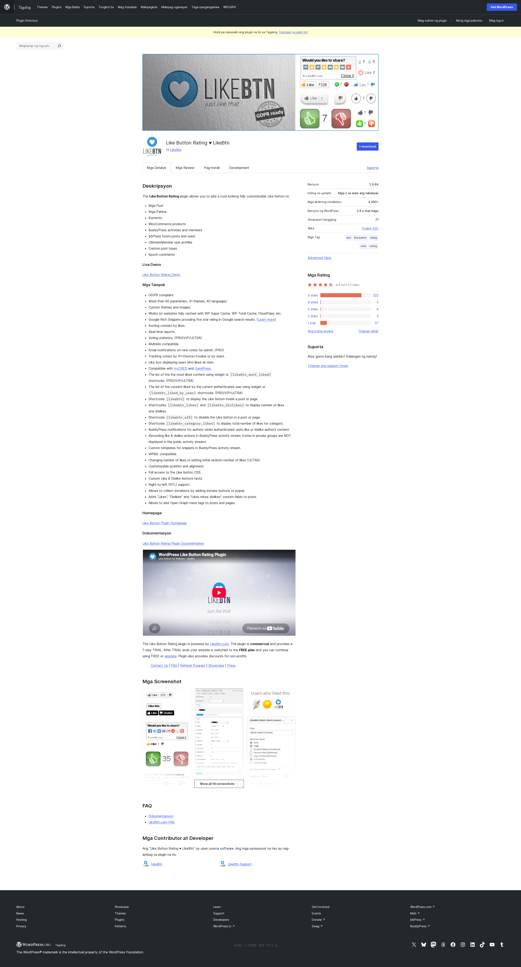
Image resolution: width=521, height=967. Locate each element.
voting (373, 246)
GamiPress (203, 368)
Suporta (373, 168)
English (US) (370, 228)
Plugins (119, 919)
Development (239, 168)
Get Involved (320, 907)
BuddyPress (420, 926)
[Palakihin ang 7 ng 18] (238, 694)
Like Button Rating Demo (161, 275)
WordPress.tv (224, 926)
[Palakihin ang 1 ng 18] (186, 694)
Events (316, 913)
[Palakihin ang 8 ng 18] (238, 784)
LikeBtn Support (240, 864)
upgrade (170, 656)
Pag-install (212, 168)
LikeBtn (176, 150)
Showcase (216, 665)
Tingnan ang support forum (328, 366)
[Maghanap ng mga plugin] (59, 46)
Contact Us (159, 665)
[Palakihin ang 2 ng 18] (186, 779)
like (349, 237)
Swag (317, 926)
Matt (415, 913)
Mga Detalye (156, 168)
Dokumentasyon (161, 816)
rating (373, 237)
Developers (221, 919)
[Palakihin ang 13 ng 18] (290, 694)
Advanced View (319, 258)
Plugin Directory (27, 20)
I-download (367, 146)
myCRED (180, 368)
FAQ (174, 665)
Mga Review (185, 168)
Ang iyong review (320, 331)
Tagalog (60, 945)
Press (231, 665)
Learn (217, 907)
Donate (318, 919)
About (20, 907)
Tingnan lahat (368, 331)
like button (360, 237)
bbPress (417, 919)
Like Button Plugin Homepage (164, 523)
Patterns (120, 926)
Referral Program (192, 665)
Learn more (266, 319)
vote (363, 246)
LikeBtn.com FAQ (161, 822)
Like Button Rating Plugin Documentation (173, 543)
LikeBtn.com (219, 644)
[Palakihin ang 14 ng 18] (290, 722)
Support (218, 913)
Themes (120, 913)
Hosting (21, 919)
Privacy (21, 926)
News (20, 913)
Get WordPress (502, 7)
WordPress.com (422, 907)
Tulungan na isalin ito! (293, 32)
